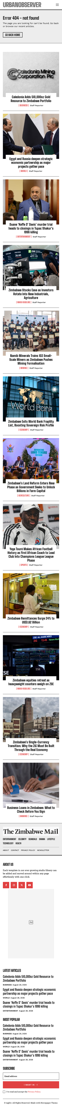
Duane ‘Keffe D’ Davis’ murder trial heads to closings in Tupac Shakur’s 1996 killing (31, 228)
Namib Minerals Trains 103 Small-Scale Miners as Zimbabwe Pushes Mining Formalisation (31, 359)
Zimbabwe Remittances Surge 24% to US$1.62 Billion (31, 620)
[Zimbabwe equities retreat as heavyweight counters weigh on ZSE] (31, 657)
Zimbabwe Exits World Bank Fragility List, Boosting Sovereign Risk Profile (31, 423)
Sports (24, 565)
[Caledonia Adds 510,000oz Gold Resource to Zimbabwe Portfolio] (31, 74)
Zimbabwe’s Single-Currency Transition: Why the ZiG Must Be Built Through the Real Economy (31, 746)
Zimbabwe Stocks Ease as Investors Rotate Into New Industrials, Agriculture (31, 294)
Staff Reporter (36, 105)
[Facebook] (6, 885)
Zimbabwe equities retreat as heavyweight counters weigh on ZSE (31, 682)
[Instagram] (14, 885)
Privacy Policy (34, 1091)
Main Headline (23, 302)
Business (24, 105)
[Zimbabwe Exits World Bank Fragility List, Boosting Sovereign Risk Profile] (31, 399)
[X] (21, 885)
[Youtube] (29, 885)
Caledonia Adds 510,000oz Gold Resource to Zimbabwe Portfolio (31, 99)
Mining (23, 368)
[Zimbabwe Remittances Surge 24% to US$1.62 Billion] (31, 595)
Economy (24, 430)
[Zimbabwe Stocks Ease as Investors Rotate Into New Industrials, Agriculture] (31, 267)
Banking (23, 816)
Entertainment (23, 236)
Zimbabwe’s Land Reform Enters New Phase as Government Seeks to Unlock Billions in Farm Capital (31, 487)
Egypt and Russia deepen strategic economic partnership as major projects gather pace (31, 162)
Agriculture (23, 495)
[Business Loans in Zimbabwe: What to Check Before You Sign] (31, 785)
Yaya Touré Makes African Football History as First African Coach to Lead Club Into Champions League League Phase (31, 554)
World (24, 171)
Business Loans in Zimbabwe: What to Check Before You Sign (31, 809)
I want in (29, 1085)
